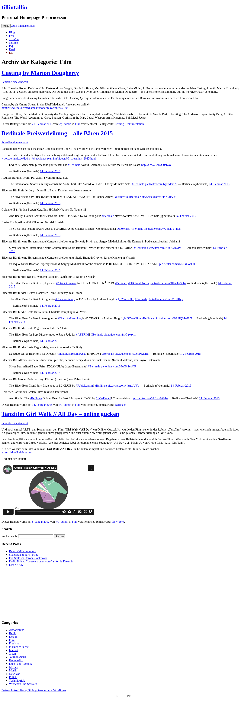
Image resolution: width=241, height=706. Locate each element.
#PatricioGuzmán (66, 283)
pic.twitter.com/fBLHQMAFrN (173, 318)
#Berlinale (74, 164)
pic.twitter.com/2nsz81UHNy (165, 299)
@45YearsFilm (125, 299)
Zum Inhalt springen (23, 25)
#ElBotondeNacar (138, 283)
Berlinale (120, 404)
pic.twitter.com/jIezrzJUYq (123, 385)
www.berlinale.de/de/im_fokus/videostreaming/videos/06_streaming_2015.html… (50, 158)
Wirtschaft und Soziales (23, 684)
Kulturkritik (16, 660)
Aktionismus (16, 629)
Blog (12, 32)
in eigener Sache (19, 646)
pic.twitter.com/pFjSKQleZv (158, 196)
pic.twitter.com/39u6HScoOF (118, 366)
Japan (12, 653)
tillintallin (14, 7)
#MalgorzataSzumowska (71, 353)
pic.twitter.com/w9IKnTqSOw (168, 283)
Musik (13, 670)
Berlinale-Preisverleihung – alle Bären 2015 (57, 133)
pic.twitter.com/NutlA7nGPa (164, 247)
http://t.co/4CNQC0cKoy (156, 164)
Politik (13, 677)
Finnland (14, 643)
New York (118, 521)
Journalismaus (17, 657)
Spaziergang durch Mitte (23, 554)
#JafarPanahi (103, 398)
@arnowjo (121, 196)
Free (11, 35)
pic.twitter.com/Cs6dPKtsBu (132, 353)
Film (77, 124)
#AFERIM (82, 334)
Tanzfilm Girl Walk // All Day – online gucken (60, 413)
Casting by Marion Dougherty (40, 72)
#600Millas (123, 228)
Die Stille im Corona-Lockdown (28, 558)
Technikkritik (17, 680)
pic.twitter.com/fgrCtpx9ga (120, 334)
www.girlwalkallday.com (16, 452)
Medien (13, 667)
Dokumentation (134, 124)
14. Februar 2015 (50, 171)
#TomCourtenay (65, 299)
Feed (12, 49)
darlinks (13, 42)
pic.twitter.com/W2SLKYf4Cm (162, 228)
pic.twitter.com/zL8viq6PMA (150, 398)
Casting (119, 124)
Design (13, 636)
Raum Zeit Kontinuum (22, 551)
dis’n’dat (14, 39)
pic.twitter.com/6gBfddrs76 (161, 184)
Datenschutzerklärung (14, 690)
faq (11, 45)
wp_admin (65, 124)
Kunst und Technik (20, 663)
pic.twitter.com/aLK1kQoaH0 (177, 264)
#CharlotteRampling (69, 318)
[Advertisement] (25, 593)
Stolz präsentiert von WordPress (47, 690)
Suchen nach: (10, 536)
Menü (6, 25)
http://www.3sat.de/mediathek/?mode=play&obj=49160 (35, 107)
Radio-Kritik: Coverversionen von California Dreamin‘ (41, 561)
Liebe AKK (16, 564)
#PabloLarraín (84, 385)
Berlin (12, 633)
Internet (13, 650)
